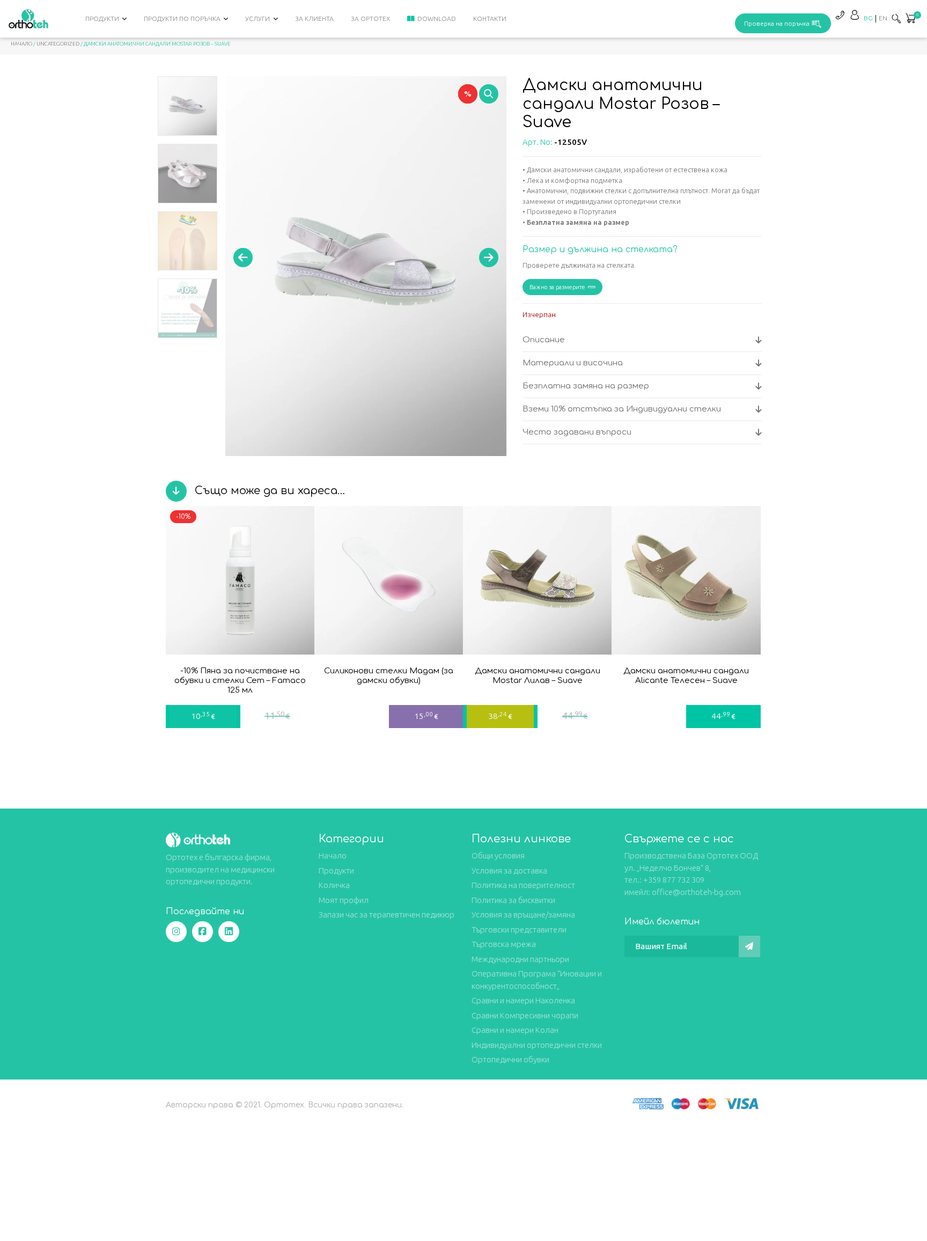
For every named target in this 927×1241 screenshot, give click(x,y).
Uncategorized (57, 44)
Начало (21, 44)
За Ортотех (370, 18)
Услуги (257, 18)
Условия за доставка (509, 870)
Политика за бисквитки (513, 900)
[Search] (896, 18)
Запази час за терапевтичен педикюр (386, 914)
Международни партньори (520, 959)
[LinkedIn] (228, 931)
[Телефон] (839, 14)
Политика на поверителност (523, 885)
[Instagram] (176, 931)
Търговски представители (519, 929)
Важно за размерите (557, 287)
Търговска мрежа (504, 944)
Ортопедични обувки (510, 1059)
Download (436, 18)
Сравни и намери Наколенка (523, 1000)
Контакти (489, 18)
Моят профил (344, 900)
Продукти (102, 18)
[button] (910, 19)
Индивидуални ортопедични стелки (537, 1044)
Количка (334, 885)
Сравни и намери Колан (515, 1029)
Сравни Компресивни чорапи (525, 1015)
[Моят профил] (854, 14)
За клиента (314, 18)
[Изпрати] (749, 946)
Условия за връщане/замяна (523, 914)
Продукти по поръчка (182, 18)
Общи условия (498, 855)
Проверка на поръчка (777, 23)
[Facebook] (202, 931)
